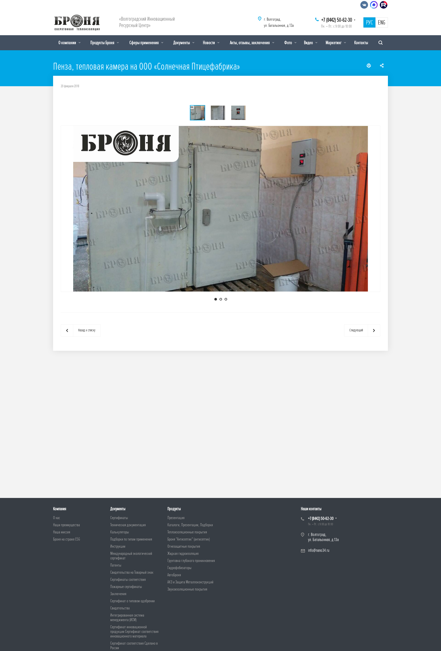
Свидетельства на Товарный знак (131, 572)
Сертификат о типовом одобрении (132, 601)
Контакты (361, 42)
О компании (67, 42)
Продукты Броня (102, 42)
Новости (209, 42)
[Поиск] (380, 42)
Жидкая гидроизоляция (183, 553)
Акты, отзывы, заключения (250, 42)
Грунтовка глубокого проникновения (191, 560)
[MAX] (374, 5)
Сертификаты (119, 517)
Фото (288, 42)
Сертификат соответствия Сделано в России (134, 645)
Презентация (176, 517)
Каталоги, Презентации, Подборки (190, 525)
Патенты (115, 565)
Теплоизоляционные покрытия (187, 532)
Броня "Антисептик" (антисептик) (188, 539)
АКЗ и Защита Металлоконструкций (190, 582)
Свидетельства (120, 608)
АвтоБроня (174, 575)
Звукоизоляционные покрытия (187, 589)
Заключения (118, 593)
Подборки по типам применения (131, 539)
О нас (56, 517)
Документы (182, 42)
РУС (369, 23)
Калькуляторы (119, 532)
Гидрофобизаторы (179, 567)
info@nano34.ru (318, 550)
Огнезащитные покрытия (183, 546)
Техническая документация (128, 525)
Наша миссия (61, 532)
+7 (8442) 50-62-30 (336, 20)
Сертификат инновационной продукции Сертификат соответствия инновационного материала (134, 631)
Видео (309, 42)
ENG (381, 23)
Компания (59, 508)
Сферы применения (144, 42)
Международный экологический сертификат (131, 556)
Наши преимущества (66, 525)
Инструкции (117, 546)
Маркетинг (334, 42)
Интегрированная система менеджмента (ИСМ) (127, 617)
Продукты (174, 508)
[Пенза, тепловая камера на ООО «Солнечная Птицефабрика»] (220, 208)
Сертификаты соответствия (128, 579)
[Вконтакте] (364, 5)
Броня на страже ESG (66, 539)
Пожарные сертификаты (126, 586)
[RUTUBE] (383, 5)
